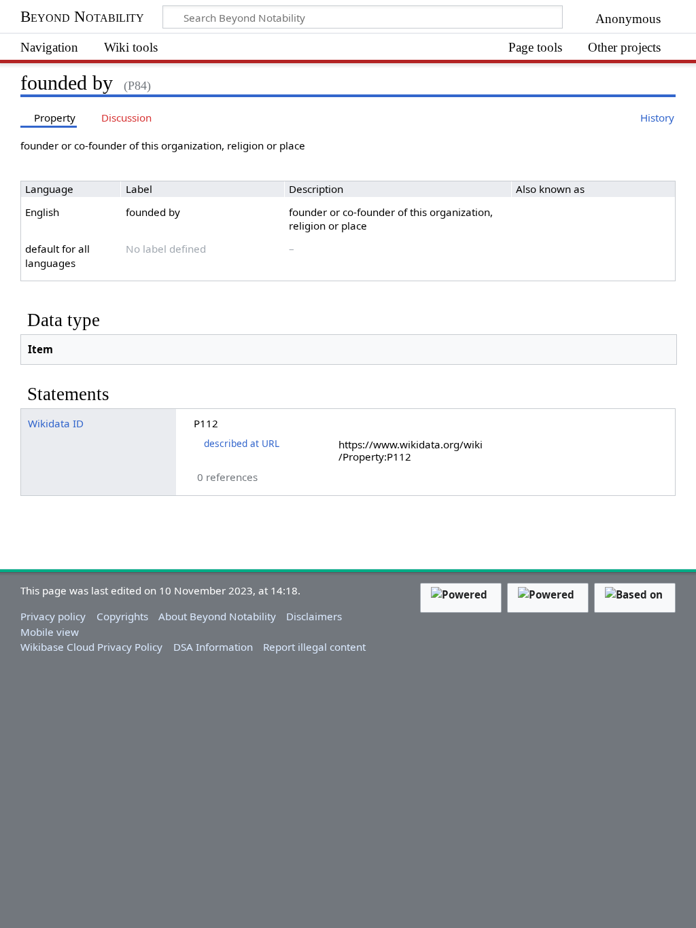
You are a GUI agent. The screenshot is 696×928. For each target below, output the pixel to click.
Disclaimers (314, 616)
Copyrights (122, 616)
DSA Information (213, 647)
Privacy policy (53, 616)
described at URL (241, 443)
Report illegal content (314, 647)
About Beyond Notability (217, 616)
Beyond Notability (82, 16)
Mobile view (49, 632)
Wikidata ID (56, 423)
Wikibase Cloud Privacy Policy (91, 647)
